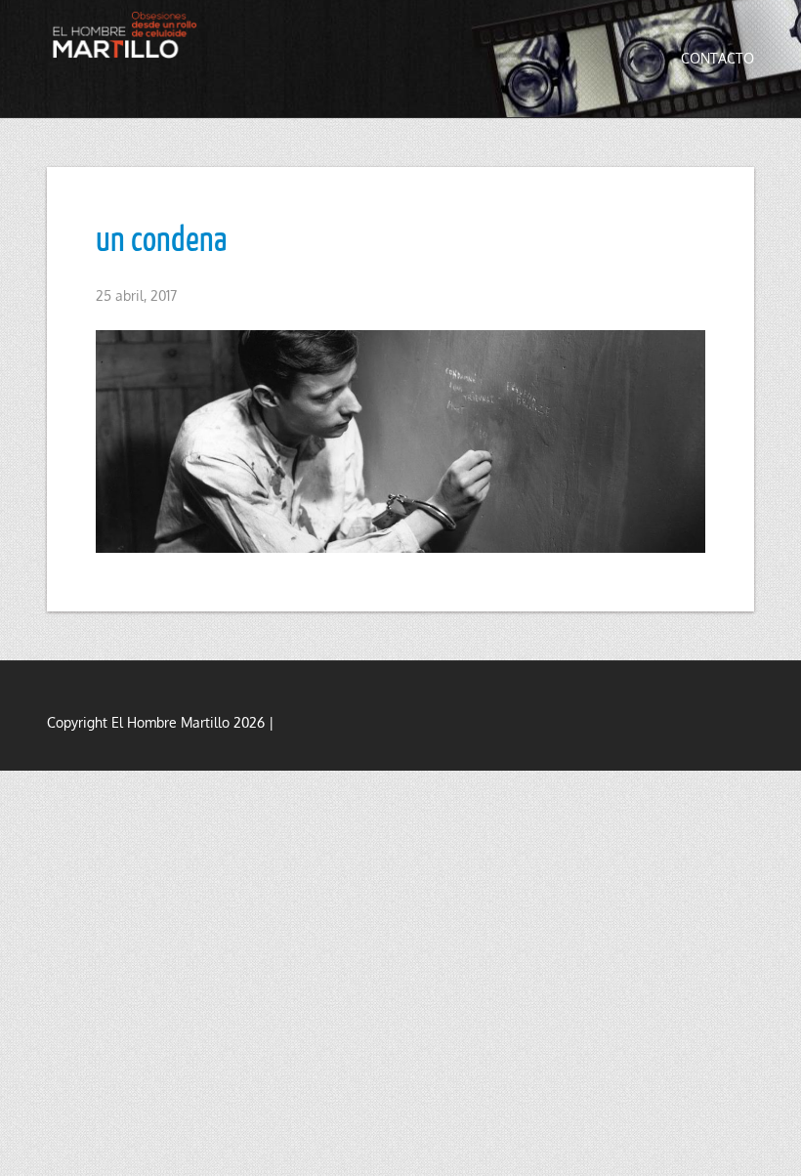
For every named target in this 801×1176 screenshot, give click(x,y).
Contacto (717, 58)
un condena (161, 237)
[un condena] (400, 442)
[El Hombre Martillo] (128, 35)
